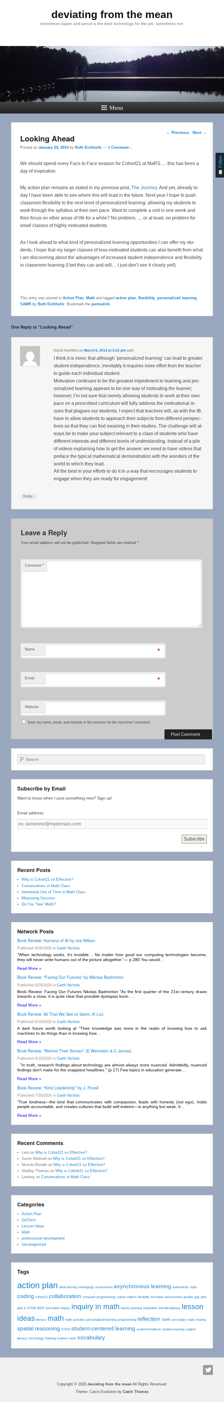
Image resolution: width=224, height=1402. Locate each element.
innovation (53, 1308)
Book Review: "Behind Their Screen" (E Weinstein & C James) (74, 1051)
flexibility (146, 298)
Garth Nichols (68, 948)
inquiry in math (95, 1307)
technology (36, 1338)
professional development (43, 1238)
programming (127, 1319)
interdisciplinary (170, 1308)
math (56, 1318)
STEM (65, 1329)
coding (25, 1296)
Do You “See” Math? (39, 904)
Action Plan (73, 298)
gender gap (191, 1297)
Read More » (29, 968)
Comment (34, 565)
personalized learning (177, 298)
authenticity (180, 1287)
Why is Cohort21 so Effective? (47, 879)
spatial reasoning (38, 1328)
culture (121, 1297)
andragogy (86, 1287)
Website (31, 707)
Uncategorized (34, 1244)
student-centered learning (103, 1328)
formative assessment (166, 1297)
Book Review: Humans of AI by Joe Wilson (56, 940)
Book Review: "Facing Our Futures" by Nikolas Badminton (70, 977)
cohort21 (41, 1297)
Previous (177, 132)
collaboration (65, 1296)
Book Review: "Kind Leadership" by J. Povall (58, 1088)
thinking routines (56, 1338)
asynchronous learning (142, 1286)
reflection (148, 1319)
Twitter (208, 1370)
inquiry (65, 1308)
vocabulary (91, 1337)
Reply (29, 496)
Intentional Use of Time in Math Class (53, 892)
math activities (75, 1319)
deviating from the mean (112, 14)
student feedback (148, 1329)
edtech (132, 1297)
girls (203, 1297)
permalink (101, 304)
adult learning (68, 1287)
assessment (104, 1287)
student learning (173, 1329)
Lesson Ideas (33, 1226)
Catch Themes (135, 1391)
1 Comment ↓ (120, 147)
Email (29, 678)
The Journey (144, 187)
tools (72, 1338)
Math (90, 298)
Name (30, 649)
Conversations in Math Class (46, 886)
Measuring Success (38, 898)
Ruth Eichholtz (88, 147)
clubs (193, 1287)
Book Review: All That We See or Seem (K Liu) (60, 1014)
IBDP (40, 1308)
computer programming (98, 1297)
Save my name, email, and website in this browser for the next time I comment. (88, 722)
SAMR (25, 304)
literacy (41, 1319)
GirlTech (29, 1220)
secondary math (183, 1319)
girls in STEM (26, 1308)
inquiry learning (131, 1308)
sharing (201, 1319)
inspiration (150, 1308)
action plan (126, 298)
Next (199, 132)
